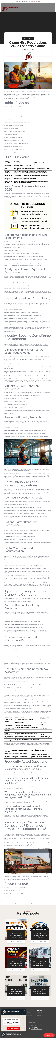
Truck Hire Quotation (35, 1)
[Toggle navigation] (53, 7)
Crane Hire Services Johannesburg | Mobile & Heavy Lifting (17, 887)
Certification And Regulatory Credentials (13, 146)
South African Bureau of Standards (20, 529)
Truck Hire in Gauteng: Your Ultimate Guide (14, 893)
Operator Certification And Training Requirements (15, 110)
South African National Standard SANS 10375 (16, 644)
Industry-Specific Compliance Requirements (14, 119)
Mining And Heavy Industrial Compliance (13, 125)
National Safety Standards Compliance (13, 137)
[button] (49, 1035)
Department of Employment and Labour (13, 358)
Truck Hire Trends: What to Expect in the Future (15, 890)
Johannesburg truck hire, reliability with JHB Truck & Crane (40, 935)
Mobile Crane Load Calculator (11, 896)
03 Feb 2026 (43, 941)
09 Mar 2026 (20, 941)
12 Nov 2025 (43, 969)
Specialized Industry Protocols (11, 128)
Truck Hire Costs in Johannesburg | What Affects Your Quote (39, 991)
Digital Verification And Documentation (13, 140)
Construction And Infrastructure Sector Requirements (16, 122)
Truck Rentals (40, 1015)
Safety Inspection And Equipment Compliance (15, 113)
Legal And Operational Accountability (13, 116)
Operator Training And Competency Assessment (15, 152)
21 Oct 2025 (43, 998)
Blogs (5, 900)
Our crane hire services (9, 503)
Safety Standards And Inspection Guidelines (14, 131)
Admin (12, 941)
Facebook (39, 1012)
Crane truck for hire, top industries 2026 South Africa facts (16, 935)
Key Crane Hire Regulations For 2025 (12, 106)
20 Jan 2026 (20, 969)
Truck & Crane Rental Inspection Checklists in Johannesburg (18, 903)
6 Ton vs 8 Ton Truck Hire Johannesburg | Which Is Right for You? (16, 991)
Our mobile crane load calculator (33, 663)
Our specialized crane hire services (19, 359)
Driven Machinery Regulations (13, 501)
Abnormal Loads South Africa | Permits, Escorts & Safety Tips (40, 963)
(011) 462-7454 (34, 1027)
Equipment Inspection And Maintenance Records (15, 149)
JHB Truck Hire (31, 842)
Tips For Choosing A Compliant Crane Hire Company (16, 143)
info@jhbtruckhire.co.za (36, 1028)
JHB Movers (39, 1013)
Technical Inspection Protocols (11, 134)
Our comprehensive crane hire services (18, 243)
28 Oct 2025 (20, 998)
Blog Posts (28, 38)
